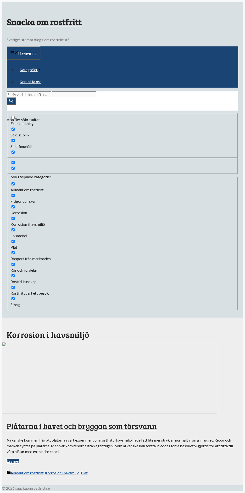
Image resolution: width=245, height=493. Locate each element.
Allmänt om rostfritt (27, 473)
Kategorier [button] (29, 69)
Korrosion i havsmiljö (62, 473)
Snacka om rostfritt (44, 22)
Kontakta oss (30, 81)
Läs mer (13, 461)
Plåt (84, 473)
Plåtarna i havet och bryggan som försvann (82, 426)
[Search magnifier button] (11, 101)
